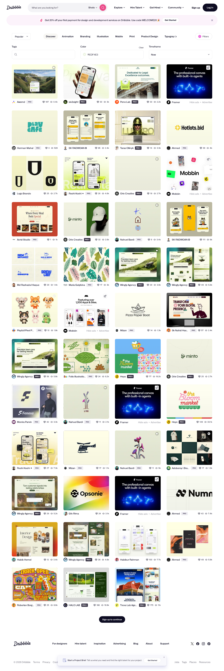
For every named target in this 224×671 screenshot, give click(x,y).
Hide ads (194, 102)
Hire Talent (136, 7)
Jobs (176, 662)
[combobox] (57, 7)
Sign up (196, 7)
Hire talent (80, 643)
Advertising (119, 643)
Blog (135, 643)
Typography (171, 36)
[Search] (103, 7)
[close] (212, 20)
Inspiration (100, 643)
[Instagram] (203, 643)
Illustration (103, 36)
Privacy (46, 662)
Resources (204, 662)
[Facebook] (197, 643)
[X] (192, 643)
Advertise (207, 102)
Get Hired (155, 7)
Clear (141, 47)
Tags (14, 46)
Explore (118, 7)
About (149, 643)
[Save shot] (45, 92)
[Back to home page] (14, 7)
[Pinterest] (208, 643)
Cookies (57, 662)
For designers (59, 643)
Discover (50, 36)
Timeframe (155, 46)
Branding (85, 36)
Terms (36, 662)
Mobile (119, 36)
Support (164, 643)
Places (192, 662)
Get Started (170, 20)
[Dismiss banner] (164, 657)
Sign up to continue (112, 619)
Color (83, 46)
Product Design (149, 36)
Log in (210, 7)
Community (174, 7)
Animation (68, 36)
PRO (29, 102)
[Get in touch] (38, 92)
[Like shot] (51, 92)
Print (132, 36)
